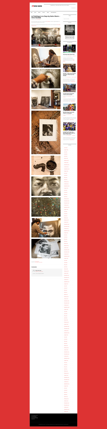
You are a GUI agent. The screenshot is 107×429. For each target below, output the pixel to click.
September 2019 (66, 230)
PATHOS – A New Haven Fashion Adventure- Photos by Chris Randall (69, 74)
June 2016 (65, 313)
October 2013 (66, 381)
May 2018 (65, 264)
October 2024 (66, 166)
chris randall (37, 262)
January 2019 (66, 247)
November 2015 (66, 328)
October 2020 (66, 205)
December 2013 (66, 377)
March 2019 (66, 243)
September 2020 (66, 207)
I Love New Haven (36, 6)
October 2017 (66, 279)
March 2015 (66, 345)
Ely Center (48, 21)
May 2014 (65, 366)
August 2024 (66, 171)
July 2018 (65, 260)
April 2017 (65, 292)
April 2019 (65, 241)
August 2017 (66, 283)
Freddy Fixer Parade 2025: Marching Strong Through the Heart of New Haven (69, 133)
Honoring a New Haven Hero (69, 54)
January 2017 (66, 298)
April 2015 (65, 343)
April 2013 (65, 394)
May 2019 (65, 239)
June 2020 (65, 213)
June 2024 (65, 175)
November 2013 (66, 379)
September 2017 (66, 281)
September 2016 (66, 307)
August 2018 (66, 258)
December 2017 (66, 275)
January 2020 (66, 222)
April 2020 (65, 215)
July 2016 (65, 311)
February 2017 (66, 296)
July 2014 (65, 362)
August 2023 (66, 188)
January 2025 (66, 162)
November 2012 (66, 405)
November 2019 (66, 226)
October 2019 (66, 228)
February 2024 (66, 181)
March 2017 (66, 294)
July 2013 (65, 388)
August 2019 (66, 232)
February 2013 (66, 398)
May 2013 (65, 392)
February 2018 (66, 271)
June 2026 (65, 147)
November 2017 (66, 277)
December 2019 (66, 224)
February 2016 (66, 322)
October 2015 (66, 330)
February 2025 (66, 160)
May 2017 (65, 290)
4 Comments (73, 135)
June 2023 (65, 192)
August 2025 (66, 149)
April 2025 (65, 156)
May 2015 (65, 341)
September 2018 (66, 256)
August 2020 (66, 209)
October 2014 (66, 356)
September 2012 (66, 409)
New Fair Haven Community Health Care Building (68, 113)
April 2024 (65, 179)
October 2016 (66, 305)
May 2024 (65, 177)
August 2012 (66, 411)
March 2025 (66, 158)
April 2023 (65, 196)
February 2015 (66, 347)
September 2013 (66, 383)
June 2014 (65, 364)
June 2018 (65, 262)
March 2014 (66, 371)
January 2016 (66, 324)
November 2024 (66, 164)
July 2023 (65, 190)
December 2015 (66, 326)
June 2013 (65, 390)
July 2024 (65, 173)
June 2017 (65, 288)
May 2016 (65, 315)
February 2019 (66, 245)
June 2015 (65, 339)
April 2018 (65, 266)
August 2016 (66, 309)
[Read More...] (73, 81)
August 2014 (66, 360)
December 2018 (66, 249)
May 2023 (65, 194)
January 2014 (66, 375)
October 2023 (66, 183)
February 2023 (66, 198)
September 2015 (66, 332)
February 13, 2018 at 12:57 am (39, 271)
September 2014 (66, 358)
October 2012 (66, 407)
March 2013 (66, 396)
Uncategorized (37, 261)
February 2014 (66, 373)
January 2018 (66, 273)
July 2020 (65, 211)
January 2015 (66, 349)
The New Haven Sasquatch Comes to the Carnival (68, 94)
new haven (40, 262)
